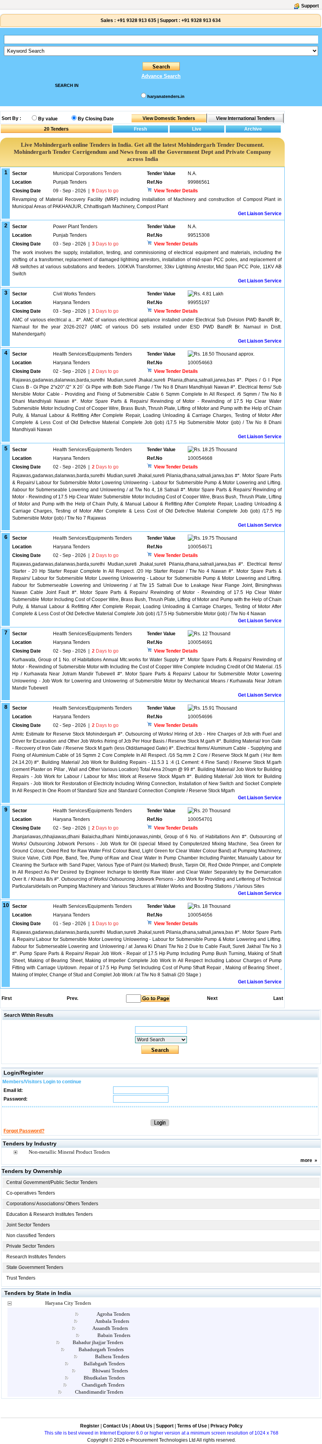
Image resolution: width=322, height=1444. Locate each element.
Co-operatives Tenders (30, 1193)
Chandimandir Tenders (99, 1392)
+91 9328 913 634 (201, 20)
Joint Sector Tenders (28, 1225)
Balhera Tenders (112, 1356)
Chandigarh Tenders (103, 1385)
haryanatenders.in (166, 96)
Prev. (72, 998)
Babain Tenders (113, 1335)
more (306, 1160)
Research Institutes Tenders (36, 1257)
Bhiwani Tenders (110, 1371)
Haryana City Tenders (68, 1303)
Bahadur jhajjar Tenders (98, 1342)
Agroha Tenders (113, 1314)
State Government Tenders (34, 1267)
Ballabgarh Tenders (104, 1364)
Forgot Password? (24, 1131)
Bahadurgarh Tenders (101, 1349)
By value (48, 119)
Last (278, 998)
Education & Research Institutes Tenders (49, 1214)
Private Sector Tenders (30, 1246)
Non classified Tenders (30, 1235)
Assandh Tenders (110, 1328)
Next (212, 998)
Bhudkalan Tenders (104, 1378)
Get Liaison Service (260, 213)
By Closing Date (96, 119)
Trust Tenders (20, 1278)
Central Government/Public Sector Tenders (51, 1182)
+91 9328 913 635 (136, 20)
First (6, 998)
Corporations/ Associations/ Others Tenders (52, 1203)
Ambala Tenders (112, 1321)
